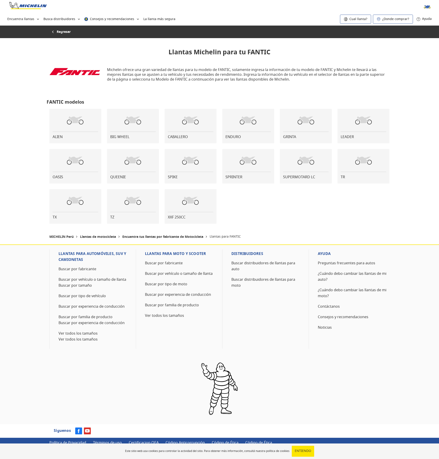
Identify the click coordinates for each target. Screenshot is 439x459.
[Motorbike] (425, 6)
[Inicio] (28, 6)
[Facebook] (78, 433)
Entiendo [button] (303, 451)
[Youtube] (87, 433)
